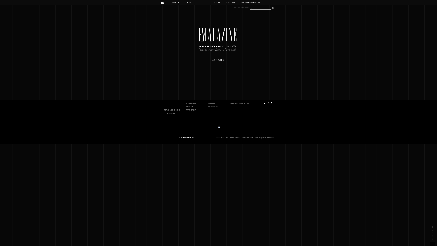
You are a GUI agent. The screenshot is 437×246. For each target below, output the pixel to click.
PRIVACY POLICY (170, 113)
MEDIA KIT (189, 107)
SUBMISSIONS (213, 107)
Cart (234, 8)
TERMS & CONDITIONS (172, 110)
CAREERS (211, 103)
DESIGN (189, 2)
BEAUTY (216, 2)
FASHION (175, 2)
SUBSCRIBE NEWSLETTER (239, 103)
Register (246, 8)
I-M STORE (230, 2)
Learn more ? (218, 60)
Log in (240, 8)
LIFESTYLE (203, 2)
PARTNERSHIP (191, 110)
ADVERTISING (191, 103)
